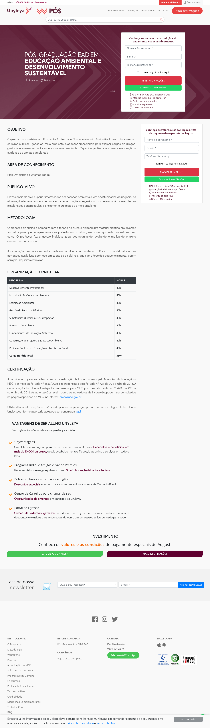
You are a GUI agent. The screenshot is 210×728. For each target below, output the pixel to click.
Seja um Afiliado (169, 2)
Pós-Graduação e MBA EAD (73, 644)
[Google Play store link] (164, 646)
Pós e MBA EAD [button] (115, 11)
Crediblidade (14, 696)
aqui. (78, 411)
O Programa (14, 644)
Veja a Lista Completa (69, 658)
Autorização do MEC (19, 665)
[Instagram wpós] (105, 620)
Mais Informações (187, 11)
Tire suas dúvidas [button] (150, 11)
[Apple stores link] (159, 646)
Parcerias (12, 660)
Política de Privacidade (20, 686)
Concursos (13, 681)
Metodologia (14, 649)
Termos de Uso (16, 691)
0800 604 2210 (115, 648)
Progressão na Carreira (20, 675)
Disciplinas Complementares (24, 702)
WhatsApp (42, 2)
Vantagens (13, 655)
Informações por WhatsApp (154, 87)
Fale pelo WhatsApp (123, 655)
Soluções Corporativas (20, 670)
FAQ (9, 712)
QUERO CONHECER (56, 553)
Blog (165, 11)
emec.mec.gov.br (70, 397)
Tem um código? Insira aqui (153, 72)
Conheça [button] (132, 11)
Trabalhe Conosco (17, 707)
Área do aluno (193, 2)
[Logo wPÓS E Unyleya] (34, 11)
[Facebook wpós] (95, 620)
